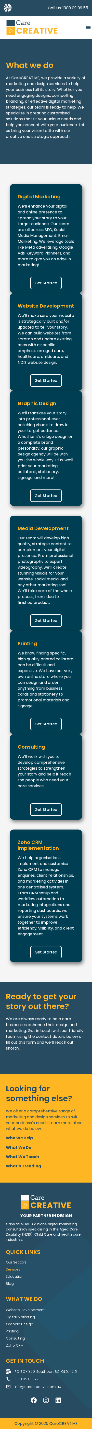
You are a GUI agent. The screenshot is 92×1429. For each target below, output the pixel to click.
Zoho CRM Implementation (38, 845)
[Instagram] (46, 1400)
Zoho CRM (15, 1345)
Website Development (46, 305)
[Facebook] (34, 1400)
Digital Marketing (39, 196)
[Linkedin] (58, 1400)
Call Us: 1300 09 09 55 (68, 8)
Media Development (43, 528)
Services (13, 1269)
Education (15, 1276)
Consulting (31, 746)
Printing (27, 643)
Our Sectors (16, 1262)
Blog (10, 1283)
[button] (88, 27)
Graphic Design (37, 403)
